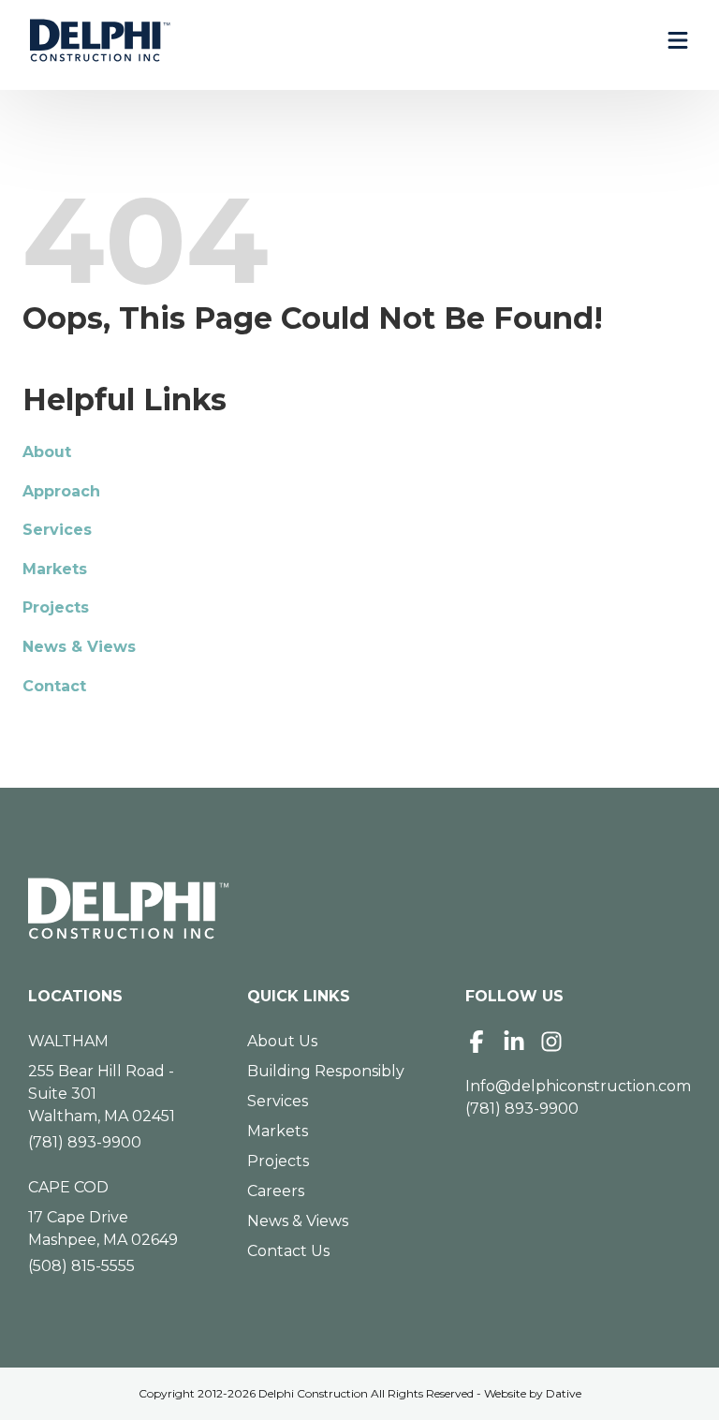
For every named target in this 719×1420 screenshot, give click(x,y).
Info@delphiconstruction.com (578, 1086)
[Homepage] (359, 908)
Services (57, 530)
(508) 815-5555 (81, 1266)
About (46, 452)
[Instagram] (551, 1041)
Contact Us (288, 1251)
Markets (54, 569)
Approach (61, 491)
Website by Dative (532, 1393)
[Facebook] (476, 1041)
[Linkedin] (514, 1041)
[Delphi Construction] (100, 40)
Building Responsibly (325, 1071)
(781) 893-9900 (84, 1142)
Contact (54, 686)
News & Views (79, 647)
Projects (55, 607)
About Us (282, 1041)
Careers (275, 1191)
